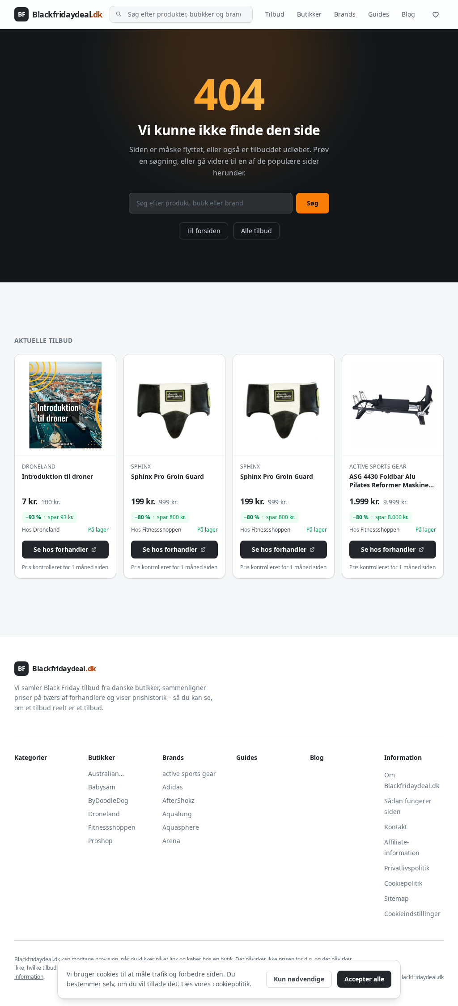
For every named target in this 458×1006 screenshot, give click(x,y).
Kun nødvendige (299, 979)
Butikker (309, 14)
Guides (378, 14)
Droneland (104, 814)
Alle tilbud (256, 230)
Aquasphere (180, 827)
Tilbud (274, 14)
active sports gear (189, 773)
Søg (312, 203)
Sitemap (396, 898)
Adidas (172, 787)
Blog (408, 14)
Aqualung (177, 814)
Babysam (101, 787)
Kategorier (30, 757)
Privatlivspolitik (406, 868)
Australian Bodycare (103, 773)
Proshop (100, 840)
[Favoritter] (436, 14)
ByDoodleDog (108, 800)
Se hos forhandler (61, 549)
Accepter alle (364, 979)
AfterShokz (178, 800)
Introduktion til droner (57, 476)
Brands (345, 14)
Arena (171, 840)
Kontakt (395, 827)
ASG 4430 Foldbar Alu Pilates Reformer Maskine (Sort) (388, 485)
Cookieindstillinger (412, 913)
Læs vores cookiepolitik (215, 984)
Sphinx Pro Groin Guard (167, 476)
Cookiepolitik (403, 883)
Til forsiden (204, 230)
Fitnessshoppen (112, 827)
